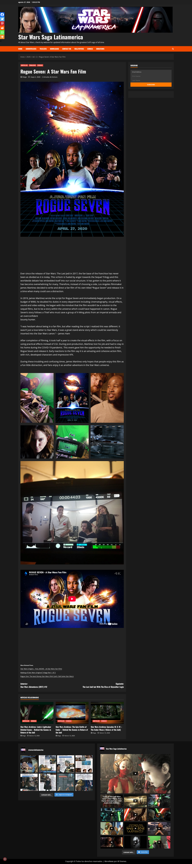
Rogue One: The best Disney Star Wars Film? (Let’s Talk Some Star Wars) (47, 676)
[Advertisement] (72, 256)
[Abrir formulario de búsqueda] (173, 49)
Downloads (54, 48)
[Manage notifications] (5, 859)
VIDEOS (40, 65)
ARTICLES (24, 65)
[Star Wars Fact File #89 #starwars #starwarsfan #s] (29, 764)
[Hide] (1, 41)
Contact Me (66, 48)
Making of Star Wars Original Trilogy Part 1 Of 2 (38, 672)
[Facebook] (2, 14)
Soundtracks (31, 48)
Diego (24, 77)
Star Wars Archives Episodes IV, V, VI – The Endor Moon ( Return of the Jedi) (106, 728)
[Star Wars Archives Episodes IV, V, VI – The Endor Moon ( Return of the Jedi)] (107, 713)
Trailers (43, 48)
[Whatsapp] (2, 32)
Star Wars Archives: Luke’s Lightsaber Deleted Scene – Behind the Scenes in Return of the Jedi (35, 729)
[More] (2, 37)
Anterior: (33, 685)
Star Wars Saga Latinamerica (50, 37)
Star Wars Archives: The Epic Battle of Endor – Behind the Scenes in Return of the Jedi (72, 729)
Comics (90, 48)
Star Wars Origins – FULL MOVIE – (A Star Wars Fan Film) (41, 669)
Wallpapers (79, 48)
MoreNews (109, 861)
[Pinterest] (2, 23)
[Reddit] (2, 28)
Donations (100, 48)
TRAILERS (32, 65)
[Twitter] (2, 19)
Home (20, 48)
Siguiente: (103, 685)
